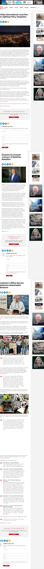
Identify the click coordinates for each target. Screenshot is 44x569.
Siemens (7, 231)
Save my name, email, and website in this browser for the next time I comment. (16, 272)
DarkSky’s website (23, 53)
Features (11, 7)
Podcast (16, 7)
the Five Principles (24, 81)
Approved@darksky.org (23, 103)
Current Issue (33, 7)
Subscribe (26, 7)
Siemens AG (19, 184)
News (7, 7)
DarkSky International (7, 50)
